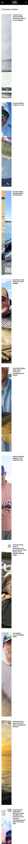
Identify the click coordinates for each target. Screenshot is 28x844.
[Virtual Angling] (15, 2)
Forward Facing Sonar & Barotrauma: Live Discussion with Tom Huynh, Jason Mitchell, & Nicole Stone (19, 550)
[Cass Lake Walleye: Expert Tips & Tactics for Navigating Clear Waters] (6, 409)
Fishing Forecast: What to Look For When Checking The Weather (19, 724)
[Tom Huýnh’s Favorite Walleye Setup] (6, 674)
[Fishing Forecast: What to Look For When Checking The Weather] (6, 762)
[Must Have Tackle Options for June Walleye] (6, 321)
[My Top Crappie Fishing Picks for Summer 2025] (6, 233)
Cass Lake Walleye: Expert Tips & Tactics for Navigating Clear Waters (19, 371)
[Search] (26, 2)
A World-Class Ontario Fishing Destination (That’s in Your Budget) (19, 17)
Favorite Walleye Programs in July (18, 104)
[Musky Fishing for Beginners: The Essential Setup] (6, 498)
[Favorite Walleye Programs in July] (6, 144)
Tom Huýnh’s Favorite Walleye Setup (18, 635)
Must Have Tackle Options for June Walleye (18, 281)
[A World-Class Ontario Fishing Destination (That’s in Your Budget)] (6, 56)
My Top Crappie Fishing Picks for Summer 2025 (18, 193)
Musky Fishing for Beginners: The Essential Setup (18, 458)
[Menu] (2, 2)
